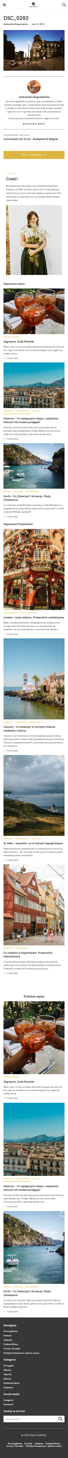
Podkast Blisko (10, 1344)
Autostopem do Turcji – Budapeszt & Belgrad (30, 139)
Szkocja (35, 839)
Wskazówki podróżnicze (17, 414)
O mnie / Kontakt (11, 1348)
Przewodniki (22, 411)
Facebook (8, 1404)
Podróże (8, 411)
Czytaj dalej (12, 358)
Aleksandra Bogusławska (15, 24)
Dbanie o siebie (11, 337)
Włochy (35, 411)
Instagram (8, 1400)
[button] (33, 4)
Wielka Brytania (29, 613)
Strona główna (10, 1331)
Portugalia (21, 722)
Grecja (7, 491)
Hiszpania (8, 1387)
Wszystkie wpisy (34, 124)
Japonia (7, 1374)
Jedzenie (7, 1340)
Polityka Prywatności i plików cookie (21, 1353)
